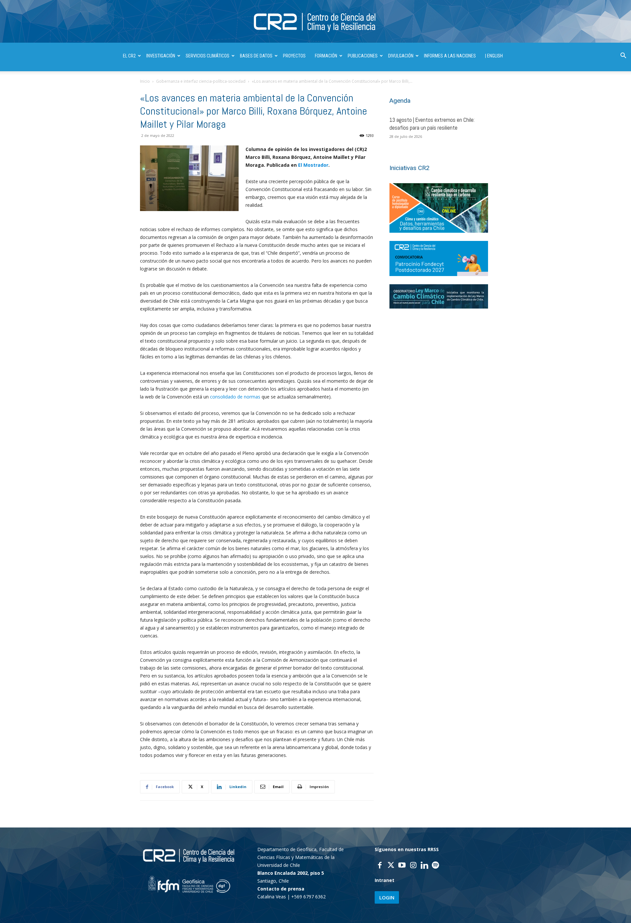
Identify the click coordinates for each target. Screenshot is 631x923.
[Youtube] (402, 865)
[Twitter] (391, 865)
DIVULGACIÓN (400, 55)
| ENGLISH (494, 55)
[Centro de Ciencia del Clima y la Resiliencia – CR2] (315, 22)
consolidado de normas (235, 397)
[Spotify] (435, 865)
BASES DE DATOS (256, 55)
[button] (623, 56)
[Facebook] (380, 865)
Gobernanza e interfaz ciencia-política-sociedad (200, 81)
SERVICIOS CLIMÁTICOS (207, 55)
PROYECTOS (294, 55)
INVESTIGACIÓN (160, 55)
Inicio (145, 81)
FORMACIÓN (326, 55)
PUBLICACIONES (363, 55)
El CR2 (129, 55)
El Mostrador (313, 165)
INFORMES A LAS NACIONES (450, 55)
